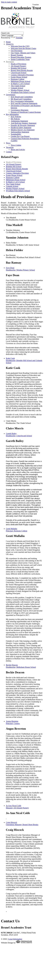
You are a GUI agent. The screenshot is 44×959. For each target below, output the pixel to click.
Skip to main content (9, 2)
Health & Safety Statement (21, 128)
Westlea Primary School (20, 90)
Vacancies (10, 147)
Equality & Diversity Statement (23, 125)
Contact (9, 152)
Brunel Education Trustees (21, 57)
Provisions (10, 62)
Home (8, 42)
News (8, 143)
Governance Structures (19, 110)
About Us (9, 44)
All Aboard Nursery (18, 66)
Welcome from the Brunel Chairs (23, 48)
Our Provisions (16, 51)
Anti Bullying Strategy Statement (23, 123)
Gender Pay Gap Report (20, 136)
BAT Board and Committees (22, 97)
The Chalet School (18, 86)
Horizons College (17, 79)
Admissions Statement (19, 121)
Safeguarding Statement (20, 132)
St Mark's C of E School (20, 84)
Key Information (12, 114)
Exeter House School (19, 77)
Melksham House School (20, 81)
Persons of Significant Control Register (26, 112)
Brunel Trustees (17, 55)
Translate (19, 38)
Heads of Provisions (18, 64)
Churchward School (18, 73)
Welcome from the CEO (20, 46)
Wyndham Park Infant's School (23, 92)
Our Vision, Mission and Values (23, 53)
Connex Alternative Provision (22, 75)
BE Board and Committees (21, 99)
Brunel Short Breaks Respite (22, 70)
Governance (10, 95)
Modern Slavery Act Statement (22, 130)
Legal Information (15, 939)
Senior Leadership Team (20, 59)
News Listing (16, 145)
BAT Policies (16, 117)
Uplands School (17, 88)
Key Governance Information (22, 101)
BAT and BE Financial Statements (24, 103)
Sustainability (16, 134)
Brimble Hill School (18, 68)
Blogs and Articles (18, 150)
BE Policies (15, 119)
